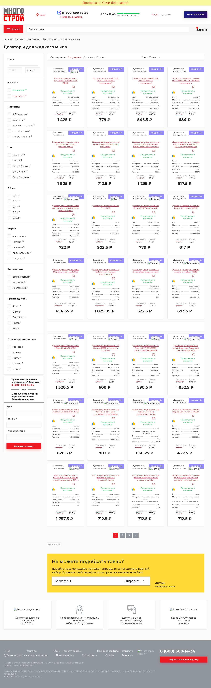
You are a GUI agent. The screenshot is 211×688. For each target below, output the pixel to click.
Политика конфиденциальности (115, 651)
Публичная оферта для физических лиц (26, 655)
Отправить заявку (24, 446)
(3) (73, 214)
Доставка (166, 14)
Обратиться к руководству (183, 659)
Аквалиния (54, 544)
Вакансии (127, 655)
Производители (65, 655)
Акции (155, 14)
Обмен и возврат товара (67, 651)
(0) (73, 86)
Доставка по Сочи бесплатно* (105, 3)
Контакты (31, 651)
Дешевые (89, 57)
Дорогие (101, 57)
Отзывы (109, 655)
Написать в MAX (195, 14)
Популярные (75, 57)
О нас (7, 651)
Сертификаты (89, 655)
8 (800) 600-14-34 (75, 13)
